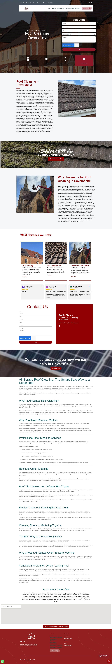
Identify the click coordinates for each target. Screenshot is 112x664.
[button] (91, 292)
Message (21, 328)
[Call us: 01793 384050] (43, 2)
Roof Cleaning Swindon (55, 636)
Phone (20, 322)
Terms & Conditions (69, 8)
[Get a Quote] (65, 59)
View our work (28, 63)
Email (20, 316)
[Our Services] (46, 59)
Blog (65, 643)
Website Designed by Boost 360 (27, 659)
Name (20, 311)
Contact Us (77, 8)
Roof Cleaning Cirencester (56, 645)
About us (66, 640)
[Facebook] (89, 3)
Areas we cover (67, 645)
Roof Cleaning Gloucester (56, 637)
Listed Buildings (60, 8)
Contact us (66, 636)
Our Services (47, 63)
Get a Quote (65, 63)
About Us (54, 8)
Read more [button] (24, 297)
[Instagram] (91, 3)
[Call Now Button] (109, 661)
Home (49, 8)
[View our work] (28, 59)
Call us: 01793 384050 (49, 2)
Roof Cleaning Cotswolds (56, 647)
